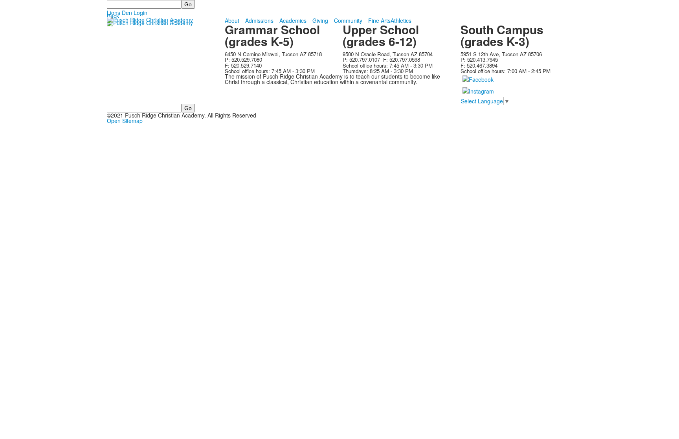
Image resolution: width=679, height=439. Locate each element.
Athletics (401, 20)
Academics (292, 20)
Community (348, 20)
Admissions (259, 20)
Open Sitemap (125, 121)
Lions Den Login (127, 13)
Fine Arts (379, 20)
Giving (320, 20)
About (232, 20)
